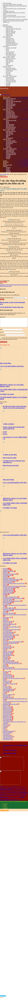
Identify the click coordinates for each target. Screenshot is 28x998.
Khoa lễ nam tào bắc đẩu (11, 465)
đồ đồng (18, 799)
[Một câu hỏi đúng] (12, 360)
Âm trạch (8, 73)
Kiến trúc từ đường (10, 33)
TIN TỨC (5, 659)
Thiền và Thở (6, 790)
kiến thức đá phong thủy (8, 731)
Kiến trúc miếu (9, 30)
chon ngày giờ (6, 645)
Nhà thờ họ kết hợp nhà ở (12, 43)
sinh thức (5, 620)
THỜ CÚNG (6, 724)
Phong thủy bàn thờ (10, 68)
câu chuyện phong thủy (8, 632)
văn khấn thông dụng (8, 636)
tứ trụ (4, 649)
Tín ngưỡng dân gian (11, 81)
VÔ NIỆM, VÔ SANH (8, 11)
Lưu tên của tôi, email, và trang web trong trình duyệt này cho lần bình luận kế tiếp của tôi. (13, 338)
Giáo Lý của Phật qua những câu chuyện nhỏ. (14, 583)
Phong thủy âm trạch (11, 54)
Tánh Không (13, 792)
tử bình (4, 664)
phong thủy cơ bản (7, 716)
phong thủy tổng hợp (8, 590)
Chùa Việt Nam (9, 61)
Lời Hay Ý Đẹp (6, 622)
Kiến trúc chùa (9, 27)
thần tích (5, 584)
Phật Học (5, 572)
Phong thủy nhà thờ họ (11, 45)
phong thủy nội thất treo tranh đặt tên (11, 601)
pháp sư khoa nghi (7, 639)
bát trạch (5, 666)
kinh (4, 685)
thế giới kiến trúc (14, 790)
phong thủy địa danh (8, 660)
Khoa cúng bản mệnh (9, 457)
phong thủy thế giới (7, 709)
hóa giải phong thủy (7, 582)
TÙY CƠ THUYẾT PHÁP (9, 15)
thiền (4, 679)
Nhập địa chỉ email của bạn (6, 297)
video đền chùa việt (7, 739)
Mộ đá (7, 50)
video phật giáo (6, 715)
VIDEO (8, 85)
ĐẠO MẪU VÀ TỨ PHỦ (14, 797)
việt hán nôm (6, 734)
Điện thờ (8, 62)
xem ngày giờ (6, 671)
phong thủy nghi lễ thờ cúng (9, 580)
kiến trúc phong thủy (8, 667)
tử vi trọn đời (6, 686)
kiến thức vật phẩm (7, 593)
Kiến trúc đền (9, 34)
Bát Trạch (8, 72)
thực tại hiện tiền (23, 790)
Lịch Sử (5, 729)
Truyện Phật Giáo (7, 575)
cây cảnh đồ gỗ (6, 631)
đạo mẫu (5, 644)
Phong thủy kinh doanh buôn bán (11, 629)
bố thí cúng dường (7, 732)
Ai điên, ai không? (8, 424)
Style (4, 728)
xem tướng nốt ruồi (7, 697)
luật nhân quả (6, 658)
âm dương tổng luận (7, 677)
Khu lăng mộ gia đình (11, 47)
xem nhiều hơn (3, 282)
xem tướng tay (6, 682)
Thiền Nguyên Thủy (8, 647)
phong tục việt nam (7, 713)
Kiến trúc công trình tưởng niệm (13, 28)
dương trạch (9, 75)
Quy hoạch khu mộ (10, 56)
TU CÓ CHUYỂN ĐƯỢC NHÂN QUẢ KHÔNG (15, 19)
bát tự (9, 786)
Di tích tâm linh (9, 65)
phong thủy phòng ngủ (8, 607)
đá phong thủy (6, 674)
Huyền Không (9, 70)
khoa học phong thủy (8, 694)
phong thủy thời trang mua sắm (10, 704)
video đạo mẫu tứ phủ (8, 736)
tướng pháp (5, 625)
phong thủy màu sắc (7, 621)
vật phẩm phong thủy (8, 589)
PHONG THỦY (7, 66)
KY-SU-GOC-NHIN (18, 789)
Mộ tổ (7, 49)
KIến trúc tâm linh (7, 26)
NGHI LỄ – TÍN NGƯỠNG (10, 76)
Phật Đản (5, 594)
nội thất (7, 174)
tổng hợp (6, 177)
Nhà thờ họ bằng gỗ (10, 42)
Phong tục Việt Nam (11, 80)
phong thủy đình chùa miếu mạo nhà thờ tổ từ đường (15, 668)
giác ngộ (6, 789)
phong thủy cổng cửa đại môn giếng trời (12, 641)
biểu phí (3, 787)
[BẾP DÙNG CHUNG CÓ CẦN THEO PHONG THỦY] (10, 382)
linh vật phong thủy (7, 633)
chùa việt (5, 692)
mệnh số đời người (7, 602)
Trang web (2, 335)
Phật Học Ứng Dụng (8, 651)
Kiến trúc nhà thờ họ (11, 31)
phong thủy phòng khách (9, 624)
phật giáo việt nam (7, 710)
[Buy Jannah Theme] (5, 94)
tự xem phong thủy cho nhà (14, 795)
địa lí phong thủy (12, 798)
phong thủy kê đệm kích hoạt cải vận (11, 579)
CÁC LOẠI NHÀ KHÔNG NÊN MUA (12, 4)
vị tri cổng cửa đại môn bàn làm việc (11, 663)
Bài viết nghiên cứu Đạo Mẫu (10, 662)
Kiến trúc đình (9, 35)
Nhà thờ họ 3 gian (10, 39)
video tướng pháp (7, 738)
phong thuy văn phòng (8, 613)
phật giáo (5, 576)
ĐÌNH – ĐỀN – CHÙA (8, 57)
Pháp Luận (5, 656)
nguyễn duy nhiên (7, 617)
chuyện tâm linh (7, 712)
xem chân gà (6, 725)
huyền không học (7, 654)
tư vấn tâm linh (6, 687)
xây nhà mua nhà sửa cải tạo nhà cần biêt (12, 598)
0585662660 (3, 996)
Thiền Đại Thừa (7, 681)
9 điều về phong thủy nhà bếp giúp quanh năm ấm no (13, 427)
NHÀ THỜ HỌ (7, 37)
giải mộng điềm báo (7, 690)
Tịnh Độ (5, 628)
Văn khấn (8, 83)
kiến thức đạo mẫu (7, 717)
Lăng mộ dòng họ (10, 51)
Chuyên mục (6, 603)
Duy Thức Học (22, 786)
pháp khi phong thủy (8, 655)
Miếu (7, 64)
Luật (4, 693)
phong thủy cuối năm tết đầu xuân (11, 626)
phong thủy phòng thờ (8, 637)
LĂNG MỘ (6, 46)
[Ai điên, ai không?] (11, 421)
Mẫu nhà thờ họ (9, 38)
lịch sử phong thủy (7, 719)
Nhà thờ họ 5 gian (10, 41)
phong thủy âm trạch (8, 578)
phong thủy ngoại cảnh (8, 591)
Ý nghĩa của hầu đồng (10, 454)
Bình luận (3, 317)
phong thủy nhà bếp (7, 599)
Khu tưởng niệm (10, 53)
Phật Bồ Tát (6, 705)
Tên (1, 329)
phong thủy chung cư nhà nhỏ (10, 635)
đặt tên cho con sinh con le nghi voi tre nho (13, 678)
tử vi (4, 595)
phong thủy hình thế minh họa (10, 597)
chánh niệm (15, 787)
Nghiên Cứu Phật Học (8, 571)
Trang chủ (5, 24)
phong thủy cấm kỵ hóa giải (9, 574)
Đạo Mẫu (8, 84)
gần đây (5, 433)
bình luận (5, 434)
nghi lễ (4, 612)
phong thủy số (6, 648)
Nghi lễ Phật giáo (10, 77)
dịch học (5, 640)
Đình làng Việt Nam (11, 58)
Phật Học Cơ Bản (7, 708)
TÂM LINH (4, 792)
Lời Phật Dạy (6, 570)
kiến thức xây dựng (7, 652)
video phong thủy (7, 735)
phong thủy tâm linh (7, 675)
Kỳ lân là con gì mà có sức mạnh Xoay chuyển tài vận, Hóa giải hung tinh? (15, 407)
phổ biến (5, 431)
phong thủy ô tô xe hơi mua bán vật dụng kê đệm (14, 614)
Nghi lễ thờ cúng (10, 79)
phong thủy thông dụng (8, 689)
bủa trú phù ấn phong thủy (9, 683)
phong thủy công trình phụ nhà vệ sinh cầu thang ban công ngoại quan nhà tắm (14, 587)
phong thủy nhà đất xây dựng (10, 643)
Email (2, 332)
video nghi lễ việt (7, 720)
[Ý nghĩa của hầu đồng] (11, 451)
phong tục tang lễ (7, 706)
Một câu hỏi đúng (7, 3)
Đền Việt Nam (9, 60)
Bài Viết (5, 618)
